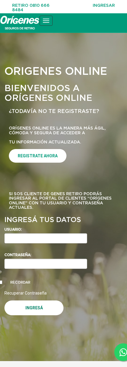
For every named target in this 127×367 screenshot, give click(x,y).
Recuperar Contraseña (25, 293)
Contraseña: (17, 255)
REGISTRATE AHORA (38, 155)
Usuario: (13, 229)
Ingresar (104, 5)
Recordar (20, 282)
